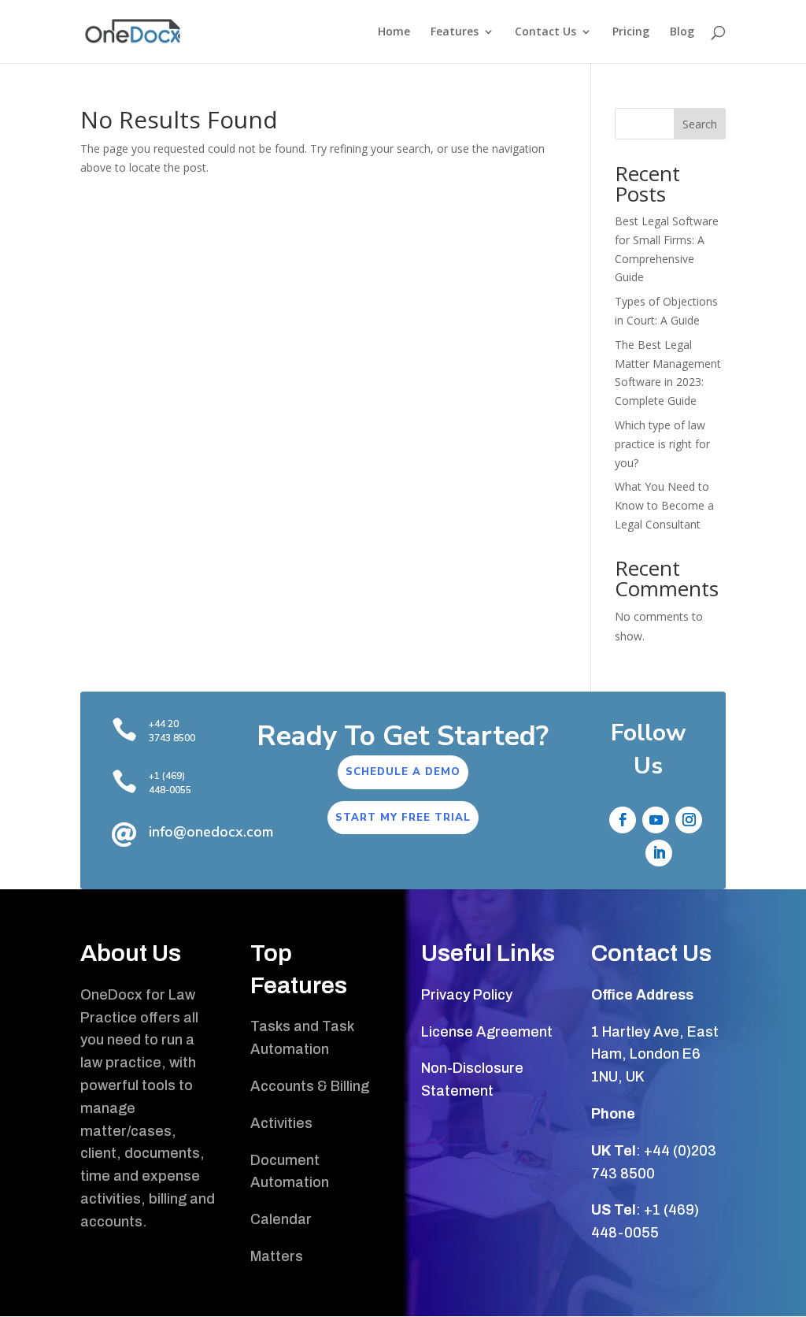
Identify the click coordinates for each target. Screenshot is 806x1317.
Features (455, 32)
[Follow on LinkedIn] (658, 853)
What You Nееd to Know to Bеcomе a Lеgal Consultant (664, 505)
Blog (682, 32)
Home (394, 32)
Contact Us (545, 32)
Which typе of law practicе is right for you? (662, 443)
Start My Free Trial (403, 818)
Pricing (630, 32)
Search (699, 124)
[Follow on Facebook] (622, 820)
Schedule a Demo (403, 772)
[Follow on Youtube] (655, 820)
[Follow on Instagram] (688, 820)
